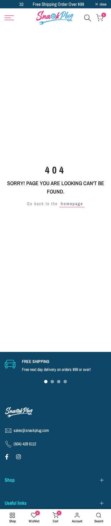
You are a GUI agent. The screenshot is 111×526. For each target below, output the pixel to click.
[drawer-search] (87, 18)
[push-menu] (9, 18)
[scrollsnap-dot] (45, 381)
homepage (72, 203)
